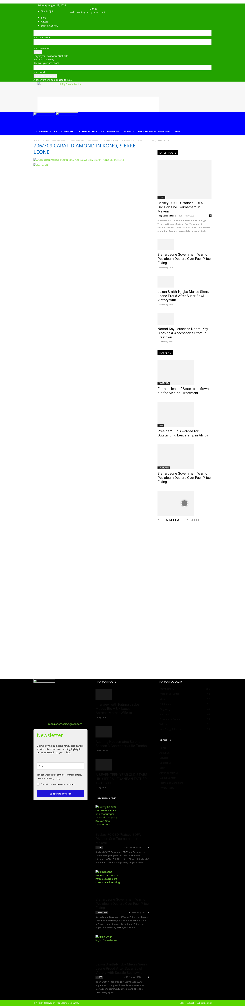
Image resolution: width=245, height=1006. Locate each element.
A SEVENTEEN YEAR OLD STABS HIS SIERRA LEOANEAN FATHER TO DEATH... (121, 779)
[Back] (91, 5)
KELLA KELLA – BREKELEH (179, 520)
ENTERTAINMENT (110, 131)
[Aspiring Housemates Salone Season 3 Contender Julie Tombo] (123, 731)
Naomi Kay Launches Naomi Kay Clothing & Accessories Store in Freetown (183, 333)
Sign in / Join (47, 11)
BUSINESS (129, 131)
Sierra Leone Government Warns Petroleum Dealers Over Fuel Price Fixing (184, 259)
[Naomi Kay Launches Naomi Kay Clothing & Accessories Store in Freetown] (185, 319)
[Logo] (45, 114)
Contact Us (166, 762)
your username (42, 37)
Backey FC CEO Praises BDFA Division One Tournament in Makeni (180, 207)
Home (36, 140)
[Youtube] (85, 8)
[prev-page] (158, 530)
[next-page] (160, 530)
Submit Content (168, 777)
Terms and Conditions (171, 782)
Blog (162, 767)
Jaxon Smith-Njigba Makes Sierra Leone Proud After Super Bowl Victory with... (183, 296)
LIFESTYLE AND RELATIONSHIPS (154, 131)
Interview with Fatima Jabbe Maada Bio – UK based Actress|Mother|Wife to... (117, 708)
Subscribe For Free (61, 793)
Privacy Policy (167, 787)
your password (42, 48)
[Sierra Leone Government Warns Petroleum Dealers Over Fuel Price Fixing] (185, 244)
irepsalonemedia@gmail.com (65, 724)
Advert (191, 1002)
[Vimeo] (80, 8)
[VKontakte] (82, 8)
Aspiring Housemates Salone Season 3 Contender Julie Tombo (121, 744)
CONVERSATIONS (88, 131)
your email (39, 72)
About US (165, 752)
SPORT (178, 131)
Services (164, 757)
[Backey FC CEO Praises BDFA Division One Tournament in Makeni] (185, 179)
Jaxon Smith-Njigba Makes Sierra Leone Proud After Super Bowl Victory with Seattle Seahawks (121, 968)
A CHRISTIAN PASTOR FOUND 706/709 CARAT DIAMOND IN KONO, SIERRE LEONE (80, 140)
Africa (160, 425)
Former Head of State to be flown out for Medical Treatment (183, 391)
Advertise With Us (169, 772)
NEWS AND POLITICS (46, 131)
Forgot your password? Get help (51, 56)
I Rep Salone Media (167, 215)
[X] (77, 8)
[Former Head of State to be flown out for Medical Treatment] (185, 372)
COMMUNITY (67, 131)
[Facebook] (75, 8)
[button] (75, 5)
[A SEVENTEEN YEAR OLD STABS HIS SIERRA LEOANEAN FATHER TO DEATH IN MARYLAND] (123, 765)
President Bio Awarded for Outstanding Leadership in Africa (183, 433)
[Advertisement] (98, 104)
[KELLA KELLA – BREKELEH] (185, 503)
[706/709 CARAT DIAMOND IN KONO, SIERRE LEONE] (79, 160)
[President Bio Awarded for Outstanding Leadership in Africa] (185, 414)
